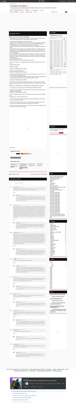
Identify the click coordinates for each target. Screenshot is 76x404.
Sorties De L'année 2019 (55, 202)
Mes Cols (42, 10)
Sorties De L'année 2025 (55, 210)
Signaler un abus (60, 369)
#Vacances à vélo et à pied (55, 232)
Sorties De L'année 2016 (55, 198)
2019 (51, 275)
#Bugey (51, 233)
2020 (51, 274)
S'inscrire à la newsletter (15, 157)
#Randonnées (53, 244)
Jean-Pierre (15, 369)
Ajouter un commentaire (19, 183)
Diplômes (52, 180)
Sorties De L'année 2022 (55, 206)
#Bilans (51, 223)
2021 (51, 272)
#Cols (51, 234)
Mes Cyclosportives (34, 10)
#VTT (51, 230)
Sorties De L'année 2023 (55, 207)
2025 (51, 267)
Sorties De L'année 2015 (55, 196)
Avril (52, 264)
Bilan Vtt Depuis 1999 (54, 179)
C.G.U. (67, 369)
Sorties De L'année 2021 (55, 204)
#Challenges (52, 251)
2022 (51, 271)
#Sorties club (53, 228)
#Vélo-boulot (53, 225)
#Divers (51, 241)
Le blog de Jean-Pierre (18, 6)
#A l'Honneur (53, 247)
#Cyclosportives (53, 229)
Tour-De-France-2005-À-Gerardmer (57, 214)
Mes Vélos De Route (54, 188)
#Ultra (51, 255)
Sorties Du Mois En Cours (55, 213)
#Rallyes (52, 237)
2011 (51, 286)
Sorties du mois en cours (18, 10)
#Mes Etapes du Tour (54, 240)
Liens (51, 181)
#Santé (51, 245)
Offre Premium (32, 370)
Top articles (48, 369)
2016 (51, 279)
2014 (51, 282)
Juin (52, 263)
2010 (51, 287)
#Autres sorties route (54, 226)
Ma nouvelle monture (15, 33)
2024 (51, 268)
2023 (51, 270)
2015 (51, 281)
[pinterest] (43, 1)
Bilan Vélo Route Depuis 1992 (56, 177)
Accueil (11, 10)
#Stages (52, 249)
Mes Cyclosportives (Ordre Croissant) (57, 187)
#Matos (13, 147)
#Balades (52, 236)
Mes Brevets (27, 10)
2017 (51, 278)
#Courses (52, 252)
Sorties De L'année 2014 (55, 195)
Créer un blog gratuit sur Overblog (37, 369)
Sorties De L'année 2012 (55, 192)
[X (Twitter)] (41, 1)
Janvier (52, 266)
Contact (54, 369)
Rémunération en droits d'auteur (21, 370)
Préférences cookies (57, 370)
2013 (51, 283)
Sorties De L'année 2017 (55, 199)
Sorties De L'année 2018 (55, 200)
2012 (51, 285)
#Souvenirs (52, 253)
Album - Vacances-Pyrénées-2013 (57, 176)
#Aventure (52, 248)
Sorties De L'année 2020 (55, 203)
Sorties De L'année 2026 (55, 211)
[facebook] (39, 1)
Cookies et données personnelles (44, 370)
